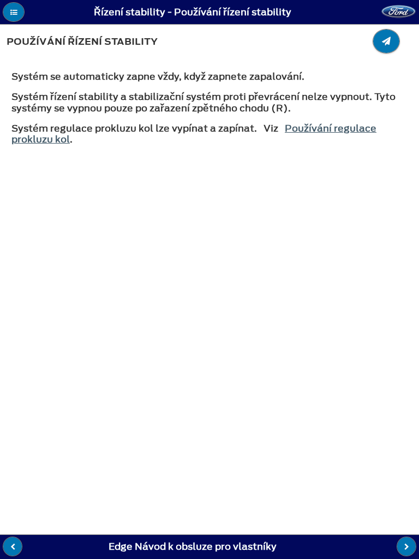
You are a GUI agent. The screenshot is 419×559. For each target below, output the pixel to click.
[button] (14, 12)
